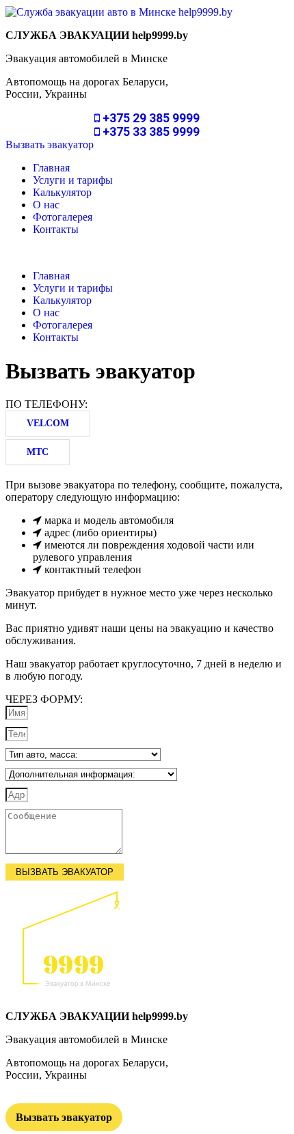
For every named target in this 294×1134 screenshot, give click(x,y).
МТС (38, 452)
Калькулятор (62, 192)
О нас (46, 204)
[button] (49, 144)
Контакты (56, 229)
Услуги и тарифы (73, 180)
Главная (51, 168)
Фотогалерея (62, 217)
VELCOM (48, 423)
